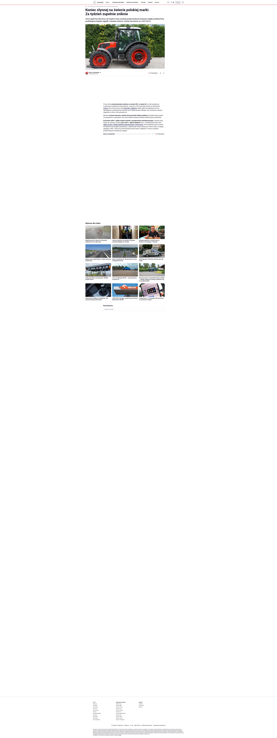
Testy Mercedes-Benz (97, 713)
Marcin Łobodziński (94, 72)
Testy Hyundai (95, 710)
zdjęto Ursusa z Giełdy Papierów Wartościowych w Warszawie (123, 124)
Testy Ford (95, 708)
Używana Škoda (119, 716)
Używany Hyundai (119, 710)
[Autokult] (101, 2)
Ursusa (105, 108)
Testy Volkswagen (96, 719)
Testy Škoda (95, 716)
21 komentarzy (153, 73)
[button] (172, 2)
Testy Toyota (95, 718)
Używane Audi (118, 703)
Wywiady (150, 2)
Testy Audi (95, 703)
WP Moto (140, 707)
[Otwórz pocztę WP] (168, 2)
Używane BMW (119, 705)
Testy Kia (94, 711)
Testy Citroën (95, 707)
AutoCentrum (141, 705)
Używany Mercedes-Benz (120, 713)
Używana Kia (118, 711)
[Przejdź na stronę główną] (94, 3)
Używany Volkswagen (120, 719)
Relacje (157, 2)
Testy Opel (95, 714)
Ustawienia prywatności (159, 725)
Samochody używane (132, 2)
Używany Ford (118, 708)
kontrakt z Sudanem (130, 108)
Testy (107, 2)
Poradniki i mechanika (118, 2)
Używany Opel (118, 714)
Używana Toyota (119, 718)
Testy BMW (95, 705)
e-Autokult (141, 703)
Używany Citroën (119, 707)
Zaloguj (178, 2)
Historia (143, 2)
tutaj (120, 735)
